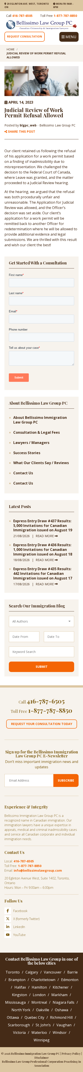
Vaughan (63, 1025)
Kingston (19, 994)
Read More (45, 536)
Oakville (42, 1009)
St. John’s (43, 1025)
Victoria (19, 1032)
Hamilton (39, 987)
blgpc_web (28, 125)
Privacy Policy (71, 1053)
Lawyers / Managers (31, 442)
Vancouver (53, 972)
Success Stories (26, 453)
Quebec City (34, 1017)
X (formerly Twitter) (26, 919)
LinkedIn (19, 927)
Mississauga (15, 1002)
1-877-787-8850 (65, 16)
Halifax (20, 987)
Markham (59, 994)
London (39, 994)
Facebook (20, 911)
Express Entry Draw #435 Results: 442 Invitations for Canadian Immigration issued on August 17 (42, 573)
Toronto (13, 972)
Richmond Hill (61, 1017)
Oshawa (61, 1009)
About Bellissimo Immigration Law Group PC (40, 420)
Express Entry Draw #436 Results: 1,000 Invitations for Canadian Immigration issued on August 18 (42, 549)
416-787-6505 (22, 16)
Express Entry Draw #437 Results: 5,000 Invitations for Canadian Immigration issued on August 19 (42, 525)
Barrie (72, 972)
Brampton (16, 979)
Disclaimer (42, 1057)
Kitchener (61, 987)
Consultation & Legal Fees (36, 432)
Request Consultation (24, 36)
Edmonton (69, 979)
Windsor (60, 1032)
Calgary (31, 972)
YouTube (19, 935)
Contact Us (23, 473)
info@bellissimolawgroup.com (38, 870)
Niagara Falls (63, 1002)
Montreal (39, 1002)
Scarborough (19, 1025)
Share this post (21, 131)
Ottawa (13, 1017)
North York (21, 1009)
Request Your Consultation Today (41, 724)
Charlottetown (43, 979)
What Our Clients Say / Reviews (41, 463)
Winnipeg (42, 1040)
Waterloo (39, 1032)
